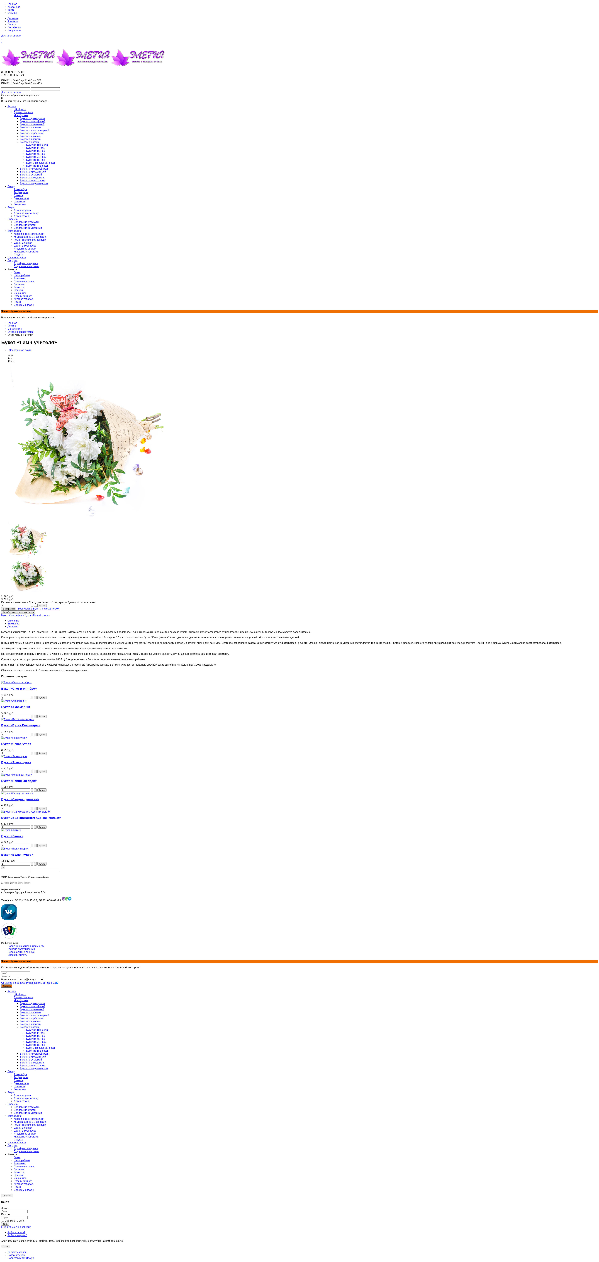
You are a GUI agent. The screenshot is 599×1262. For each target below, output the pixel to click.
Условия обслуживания (21, 949)
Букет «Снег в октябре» (19, 688)
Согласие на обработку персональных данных (28, 982)
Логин (4, 1208)
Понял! (5, 1246)
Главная (12, 3)
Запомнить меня (14, 1220)
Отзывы (12, 12)
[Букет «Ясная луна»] (14, 756)
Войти (11, 9)
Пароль (5, 1214)
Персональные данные (21, 951)
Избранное (13, 6)
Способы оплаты (17, 954)
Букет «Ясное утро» (16, 744)
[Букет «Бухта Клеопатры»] (17, 719)
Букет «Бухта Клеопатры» (20, 725)
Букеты (11, 325)
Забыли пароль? (17, 1235)
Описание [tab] (13, 620)
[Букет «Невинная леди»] (16, 774)
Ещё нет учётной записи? (16, 1227)
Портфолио (14, 27)
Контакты (12, 21)
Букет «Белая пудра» (17, 855)
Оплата (11, 24)
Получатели (14, 30)
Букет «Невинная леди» (19, 781)
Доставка (12, 18)
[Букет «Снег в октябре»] (16, 682)
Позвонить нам (16, 1255)
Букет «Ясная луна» (16, 762)
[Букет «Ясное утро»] (14, 737)
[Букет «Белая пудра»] (14, 848)
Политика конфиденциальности (25, 946)
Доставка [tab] (12, 626)
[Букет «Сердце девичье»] (17, 793)
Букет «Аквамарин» (16, 707)
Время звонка (9, 979)
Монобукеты (14, 328)
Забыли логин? (16, 1232)
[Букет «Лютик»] (11, 830)
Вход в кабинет (23, 1181)
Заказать (6, 986)
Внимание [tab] (13, 623)
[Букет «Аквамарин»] (14, 700)
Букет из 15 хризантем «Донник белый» (31, 818)
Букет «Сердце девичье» (20, 799)
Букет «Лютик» (12, 836)
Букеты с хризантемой (20, 331)
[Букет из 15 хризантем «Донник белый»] (25, 811)
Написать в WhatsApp (20, 1258)
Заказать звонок (16, 1252)
